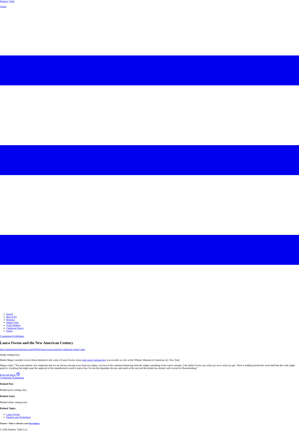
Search (9, 314)
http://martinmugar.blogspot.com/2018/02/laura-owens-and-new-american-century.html (42, 349)
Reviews (10, 319)
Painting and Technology (18, 417)
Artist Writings (13, 325)
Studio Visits (12, 322)
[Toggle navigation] (149, 308)
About (3, 6)
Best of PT (11, 317)
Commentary (6, 336)
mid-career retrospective (94, 360)
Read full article (8, 375)
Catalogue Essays (15, 328)
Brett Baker (34, 423)
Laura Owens (13, 414)
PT (7, 1)
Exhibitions (18, 336)
